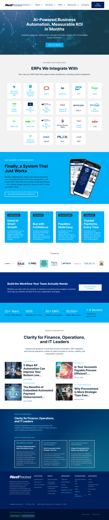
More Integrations (80, 495)
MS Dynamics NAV (46, 110)
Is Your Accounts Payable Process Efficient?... (85, 370)
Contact (90, 482)
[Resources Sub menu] (78, 4)
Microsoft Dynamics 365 (14, 93)
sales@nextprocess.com (16, 504)
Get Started (98, 5)
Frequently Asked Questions (93, 485)
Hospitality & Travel (66, 490)
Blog (89, 494)
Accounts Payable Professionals (53, 487)
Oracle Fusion (79, 126)
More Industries (66, 492)
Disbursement (89, 215)
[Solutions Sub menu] (32, 4)
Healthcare (64, 479)
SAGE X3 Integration (30, 141)
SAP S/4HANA (95, 110)
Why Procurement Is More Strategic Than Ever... (86, 392)
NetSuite (62, 94)
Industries (49, 5)
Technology (64, 487)
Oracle (46, 94)
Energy (63, 484)
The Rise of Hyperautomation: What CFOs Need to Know (26, 447)
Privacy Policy (86, 514)
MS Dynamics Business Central (30, 93)
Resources (72, 5)
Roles (37, 5)
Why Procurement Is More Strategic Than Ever (52, 449)
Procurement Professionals (82, 385)
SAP (78, 94)
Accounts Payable (65, 215)
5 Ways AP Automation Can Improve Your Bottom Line (80, 449)
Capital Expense (14, 215)
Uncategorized (79, 363)
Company (85, 5)
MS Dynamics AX (30, 110)
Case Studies (92, 489)
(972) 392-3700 (30, 504)
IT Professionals (52, 491)
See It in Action (54, 45)
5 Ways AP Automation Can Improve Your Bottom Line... (34, 370)
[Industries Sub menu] (55, 4)
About (90, 479)
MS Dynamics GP (46, 126)
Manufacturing (65, 482)
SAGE (95, 94)
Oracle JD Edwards (63, 110)
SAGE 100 (14, 127)
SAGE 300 (30, 127)
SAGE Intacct (14, 110)
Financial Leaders (52, 479)
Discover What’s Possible (90, 287)
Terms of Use (95, 514)
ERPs (60, 5)
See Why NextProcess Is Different (21, 194)
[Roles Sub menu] (42, 4)
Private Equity (51, 493)
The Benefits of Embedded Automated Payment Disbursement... (38, 392)
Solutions (26, 5)
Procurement (38, 215)
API (89, 491)
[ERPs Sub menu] (64, 4)
